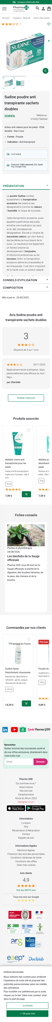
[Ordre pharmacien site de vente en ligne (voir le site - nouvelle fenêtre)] (13, 928)
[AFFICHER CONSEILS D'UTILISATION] (47, 280)
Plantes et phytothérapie (19, 548)
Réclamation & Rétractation (26, 830)
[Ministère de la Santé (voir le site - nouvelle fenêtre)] (39, 915)
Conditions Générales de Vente (26, 857)
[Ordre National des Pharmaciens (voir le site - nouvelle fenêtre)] (40, 928)
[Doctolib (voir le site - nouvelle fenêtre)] (36, 958)
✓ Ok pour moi (27, 1013)
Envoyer (40, 761)
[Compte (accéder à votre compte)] (43, 8)
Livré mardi (16, 154)
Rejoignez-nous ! (26, 802)
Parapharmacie (26, 794)
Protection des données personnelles (26, 854)
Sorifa (9, 116)
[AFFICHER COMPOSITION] (47, 287)
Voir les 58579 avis (26, 890)
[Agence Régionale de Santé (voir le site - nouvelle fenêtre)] (16, 942)
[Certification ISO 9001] (19, 914)
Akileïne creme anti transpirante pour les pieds (15, 463)
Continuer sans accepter (14, 972)
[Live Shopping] (22, 729)
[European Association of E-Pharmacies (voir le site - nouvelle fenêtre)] (16, 959)
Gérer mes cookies (26, 865)
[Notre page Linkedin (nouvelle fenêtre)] (5, 730)
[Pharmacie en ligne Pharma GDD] (20, 8)
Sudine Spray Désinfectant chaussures (17, 670)
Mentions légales (26, 850)
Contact (26, 834)
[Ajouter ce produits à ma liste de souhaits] (49, 24)
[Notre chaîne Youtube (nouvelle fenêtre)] (14, 729)
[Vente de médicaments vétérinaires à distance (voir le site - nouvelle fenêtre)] (27, 928)
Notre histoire (26, 787)
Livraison (26, 823)
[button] (4, 9)
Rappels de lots (26, 837)
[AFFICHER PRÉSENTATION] (47, 185)
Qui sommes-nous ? (26, 783)
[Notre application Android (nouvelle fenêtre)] (35, 808)
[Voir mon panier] (49, 8)
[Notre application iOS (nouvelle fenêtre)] (16, 808)
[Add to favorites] (29, 430)
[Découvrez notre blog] (39, 729)
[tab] (14, 76)
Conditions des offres (26, 861)
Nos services (26, 790)
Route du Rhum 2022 (26, 798)
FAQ (26, 826)
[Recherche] (37, 9)
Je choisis (27, 1005)
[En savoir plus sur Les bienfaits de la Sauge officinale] (26, 535)
